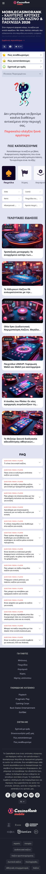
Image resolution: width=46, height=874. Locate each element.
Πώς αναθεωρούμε (22, 742)
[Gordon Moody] (31, 825)
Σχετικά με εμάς (22, 729)
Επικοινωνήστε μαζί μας (22, 733)
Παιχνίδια (22, 664)
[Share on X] (4, 47)
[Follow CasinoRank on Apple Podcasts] (37, 795)
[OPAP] (17, 825)
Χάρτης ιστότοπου (22, 678)
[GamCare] (24, 832)
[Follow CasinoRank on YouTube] (25, 795)
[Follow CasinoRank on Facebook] (7, 795)
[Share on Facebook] (10, 47)
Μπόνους (22, 660)
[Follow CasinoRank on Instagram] (13, 795)
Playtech (22, 694)
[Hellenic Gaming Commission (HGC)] (9, 825)
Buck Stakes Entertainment (22, 708)
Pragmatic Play (22, 699)
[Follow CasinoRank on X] (19, 795)
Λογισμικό (22, 669)
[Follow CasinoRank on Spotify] (31, 795)
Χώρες (23, 673)
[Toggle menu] (3, 3)
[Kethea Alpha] (11, 832)
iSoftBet (22, 712)
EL (21, 801)
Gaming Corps (22, 703)
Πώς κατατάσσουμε (22, 737)
